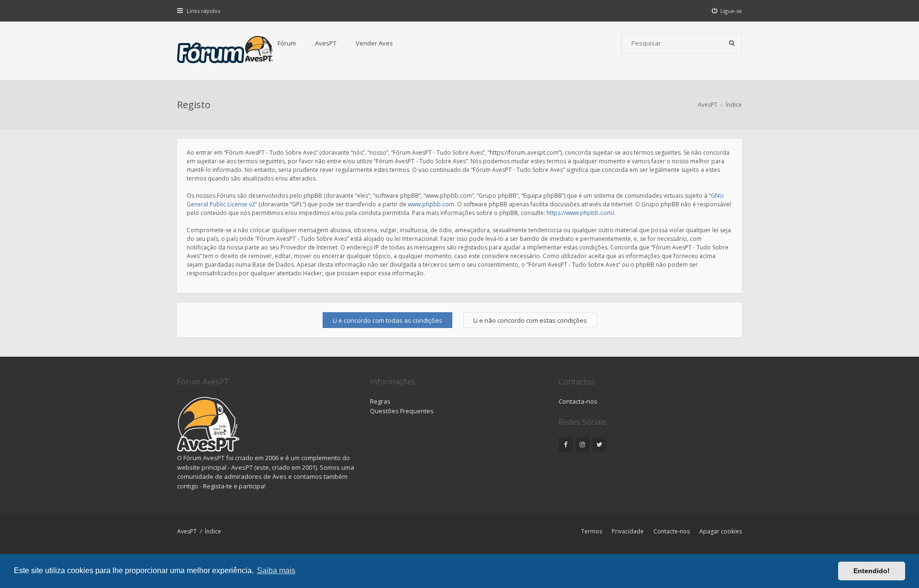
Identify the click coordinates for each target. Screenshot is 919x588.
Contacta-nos (578, 401)
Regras (380, 401)
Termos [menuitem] (591, 531)
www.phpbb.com (431, 204)
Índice (213, 531)
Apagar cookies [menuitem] (720, 531)
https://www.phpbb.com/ (580, 213)
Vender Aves (374, 43)
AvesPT (325, 43)
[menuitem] (727, 10)
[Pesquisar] (731, 43)
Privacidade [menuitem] (628, 531)
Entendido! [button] (871, 571)
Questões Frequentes (402, 411)
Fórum (287, 43)
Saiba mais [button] (276, 570)
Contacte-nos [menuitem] (671, 531)
